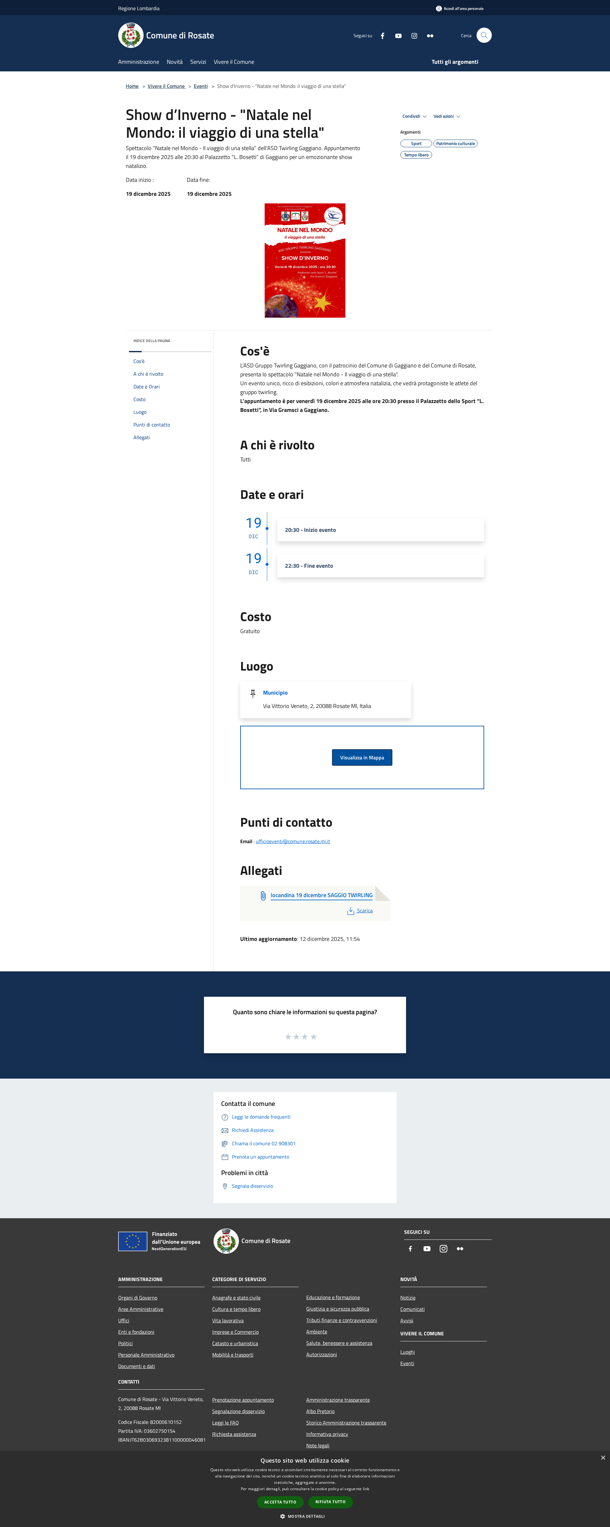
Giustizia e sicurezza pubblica (337, 1308)
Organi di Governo (137, 1297)
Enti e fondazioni (136, 1332)
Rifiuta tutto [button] (330, 1501)
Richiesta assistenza (234, 1434)
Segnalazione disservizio (238, 1411)
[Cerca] (484, 35)
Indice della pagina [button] (151, 341)
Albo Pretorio (320, 1411)
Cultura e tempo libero (236, 1309)
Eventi (201, 86)
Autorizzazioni (321, 1354)
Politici (125, 1343)
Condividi (412, 116)
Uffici (123, 1320)
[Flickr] (427, 35)
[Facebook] (380, 35)
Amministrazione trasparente (338, 1400)
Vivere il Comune (167, 86)
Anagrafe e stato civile (236, 1297)
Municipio (275, 692)
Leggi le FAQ (225, 1422)
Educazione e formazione (333, 1297)
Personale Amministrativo (146, 1354)
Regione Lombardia (138, 8)
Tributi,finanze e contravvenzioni (341, 1320)
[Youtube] (396, 35)
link (366, 1488)
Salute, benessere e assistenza (339, 1343)
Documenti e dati (136, 1366)
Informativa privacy (327, 1434)
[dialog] (305, 1489)
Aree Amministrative (140, 1309)
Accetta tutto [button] (280, 1502)
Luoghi (407, 1352)
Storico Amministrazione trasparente (346, 1422)
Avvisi (406, 1320)
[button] (305, 1516)
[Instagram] (411, 35)
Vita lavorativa (228, 1320)
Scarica (365, 910)
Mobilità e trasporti (233, 1354)
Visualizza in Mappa (362, 757)
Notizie (408, 1297)
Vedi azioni (444, 116)
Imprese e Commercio (235, 1332)
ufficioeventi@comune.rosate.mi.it (293, 841)
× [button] (602, 1458)
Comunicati (412, 1309)
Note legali (317, 1445)
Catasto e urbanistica (235, 1343)
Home (132, 86)
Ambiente (316, 1331)
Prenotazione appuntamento (243, 1400)
